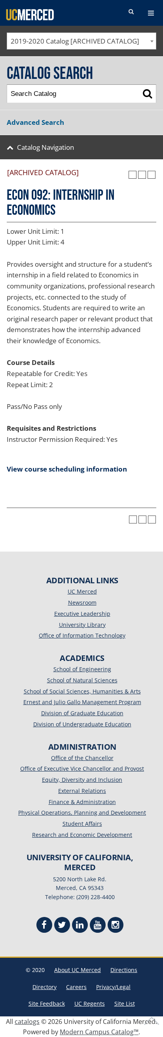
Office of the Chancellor (82, 758)
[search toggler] (131, 12)
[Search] (147, 93)
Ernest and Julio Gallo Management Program (82, 702)
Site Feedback (46, 1003)
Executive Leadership (82, 613)
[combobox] (81, 41)
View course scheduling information (67, 469)
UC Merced (82, 591)
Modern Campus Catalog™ (99, 1031)
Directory (44, 987)
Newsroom (82, 602)
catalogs (27, 1021)
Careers (76, 987)
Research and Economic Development (82, 834)
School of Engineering (82, 669)
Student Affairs (82, 823)
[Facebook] (44, 926)
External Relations (82, 790)
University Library (82, 624)
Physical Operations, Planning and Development (82, 812)
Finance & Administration (82, 802)
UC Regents (89, 1003)
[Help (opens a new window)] (151, 175)
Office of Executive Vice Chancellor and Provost (82, 768)
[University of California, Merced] (30, 14)
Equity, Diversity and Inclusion (82, 779)
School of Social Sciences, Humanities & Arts (82, 691)
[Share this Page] (132, 175)
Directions (123, 970)
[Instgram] (115, 926)
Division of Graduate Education (82, 713)
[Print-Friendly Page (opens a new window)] (142, 175)
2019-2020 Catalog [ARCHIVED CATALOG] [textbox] (75, 41)
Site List (124, 1003)
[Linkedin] (80, 926)
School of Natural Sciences (82, 680)
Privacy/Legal (113, 987)
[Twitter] (62, 926)
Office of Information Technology (82, 635)
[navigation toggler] (151, 13)
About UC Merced (77, 970)
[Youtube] (98, 926)
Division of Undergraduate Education (82, 724)
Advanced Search (35, 122)
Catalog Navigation (45, 147)
